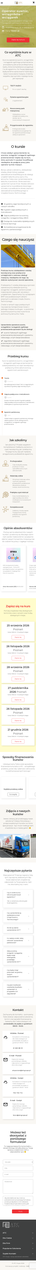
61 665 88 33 (18, 1048)
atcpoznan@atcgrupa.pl (21, 1070)
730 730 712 (18, 1093)
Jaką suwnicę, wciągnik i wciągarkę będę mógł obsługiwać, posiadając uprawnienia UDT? (14, 956)
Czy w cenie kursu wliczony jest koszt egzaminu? (14, 895)
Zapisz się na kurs (18, 40)
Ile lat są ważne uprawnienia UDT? (14, 929)
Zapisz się (18, 637)
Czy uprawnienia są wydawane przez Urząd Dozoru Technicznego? (14, 916)
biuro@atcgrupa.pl (20, 1115)
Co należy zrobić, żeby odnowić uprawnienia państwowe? (15, 940)
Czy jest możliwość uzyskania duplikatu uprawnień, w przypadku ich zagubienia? (14, 989)
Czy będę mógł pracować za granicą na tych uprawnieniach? (14, 973)
